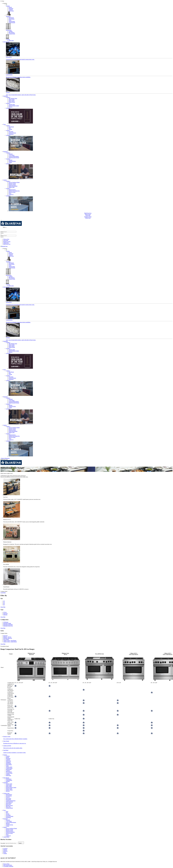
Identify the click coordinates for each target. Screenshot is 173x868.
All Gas (5, 612)
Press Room (11, 126)
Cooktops (11, 9)
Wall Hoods (11, 17)
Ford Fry (8, 797)
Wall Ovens (11, 10)
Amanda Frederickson (10, 800)
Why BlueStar (6, 41)
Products (5, 754)
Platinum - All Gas (7, 636)
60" (4, 604)
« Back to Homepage (5, 458)
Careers (10, 162)
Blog (10, 128)
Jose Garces (8, 798)
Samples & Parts (12, 161)
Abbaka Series (12, 21)
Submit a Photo (9, 789)
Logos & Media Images (14, 156)
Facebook (5, 848)
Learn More (3, 592)
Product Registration (13, 186)
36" (4, 602)
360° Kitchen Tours (13, 98)
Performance (8, 779)
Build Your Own (87, 213)
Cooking (8, 756)
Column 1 (8, 97)
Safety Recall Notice (7, 865)
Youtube (5, 853)
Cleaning (8, 774)
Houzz (4, 852)
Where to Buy (88, 214)
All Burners (5, 622)
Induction (5, 614)
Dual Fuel (5, 613)
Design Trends (12, 102)
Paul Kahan (8, 799)
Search (2, 231)
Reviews (10, 106)
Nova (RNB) (6, 639)
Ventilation (8, 762)
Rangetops (11, 8)
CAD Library (11, 155)
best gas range (35, 858)
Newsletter (11, 131)
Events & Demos (12, 132)
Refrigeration (9, 769)
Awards (10, 129)
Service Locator (12, 192)
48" (4, 603)
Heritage (8, 781)
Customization (9, 780)
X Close (2, 1)
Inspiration (5, 96)
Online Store (88, 218)
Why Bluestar (6, 777)
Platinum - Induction (7, 638)
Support (5, 180)
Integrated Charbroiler (8, 624)
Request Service (12, 189)
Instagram (5, 851)
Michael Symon (9, 805)
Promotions (11, 134)
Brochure (11, 154)
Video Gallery (12, 99)
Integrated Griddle (7, 623)
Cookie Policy (6, 836)
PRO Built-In (11, 32)
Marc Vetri (8, 806)
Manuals (10, 160)
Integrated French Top (8, 625)
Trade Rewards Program (14, 157)
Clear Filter (3, 607)
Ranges (10, 7)
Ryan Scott (8, 804)
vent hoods (22, 858)
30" (4, 601)
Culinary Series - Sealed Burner (10, 641)
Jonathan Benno (9, 808)
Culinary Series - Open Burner (9, 640)
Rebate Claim (11, 187)
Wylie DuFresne (9, 801)
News (4, 124)
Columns (11, 31)
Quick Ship (87, 215)
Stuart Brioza (9, 803)
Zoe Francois (9, 795)
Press (7, 811)
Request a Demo (12, 184)
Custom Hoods (12, 22)
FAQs (10, 193)
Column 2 (8, 103)
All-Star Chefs (12, 104)
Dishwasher (11, 40)
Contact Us (11, 194)
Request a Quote (12, 183)
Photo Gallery (12, 100)
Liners (10, 20)
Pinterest (5, 849)
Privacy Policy (6, 863)
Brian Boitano (9, 794)
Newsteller (3, 843)
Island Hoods (11, 18)
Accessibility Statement (8, 866)
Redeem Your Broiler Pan (14, 190)
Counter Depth (12, 33)
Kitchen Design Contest (14, 105)
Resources (5, 151)
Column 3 (8, 108)
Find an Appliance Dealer (14, 182)
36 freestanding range (52, 858)
